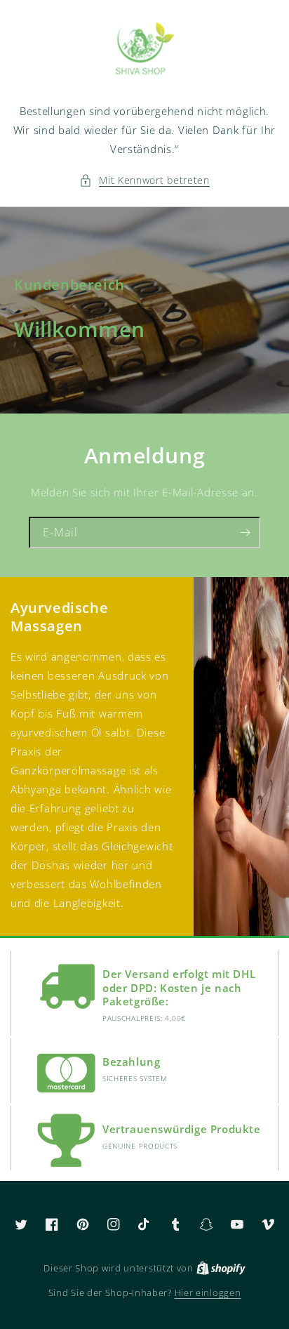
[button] (144, 180)
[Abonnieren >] (244, 532)
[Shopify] (221, 1268)
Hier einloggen (208, 1292)
